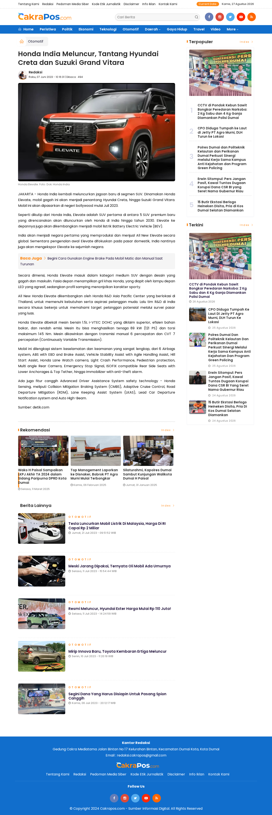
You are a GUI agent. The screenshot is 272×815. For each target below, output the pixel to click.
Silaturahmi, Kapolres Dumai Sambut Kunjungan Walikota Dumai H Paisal (147, 474)
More (231, 29)
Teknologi (107, 29)
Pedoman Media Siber (73, 4)
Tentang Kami (28, 4)
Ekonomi (86, 29)
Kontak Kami (168, 4)
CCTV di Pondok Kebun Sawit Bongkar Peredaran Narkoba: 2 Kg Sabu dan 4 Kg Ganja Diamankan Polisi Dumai (222, 111)
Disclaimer (131, 4)
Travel (198, 29)
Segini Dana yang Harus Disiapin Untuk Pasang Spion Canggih (117, 696)
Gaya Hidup (177, 29)
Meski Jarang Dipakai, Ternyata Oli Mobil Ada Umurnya (119, 566)
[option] (44, 465)
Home (28, 29)
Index (166, 430)
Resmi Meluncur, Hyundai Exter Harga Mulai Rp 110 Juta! (119, 608)
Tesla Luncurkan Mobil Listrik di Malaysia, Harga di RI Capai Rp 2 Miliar (117, 525)
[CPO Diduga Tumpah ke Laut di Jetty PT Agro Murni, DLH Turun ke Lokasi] (197, 314)
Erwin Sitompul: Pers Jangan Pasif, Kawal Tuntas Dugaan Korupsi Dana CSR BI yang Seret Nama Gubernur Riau (222, 185)
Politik (67, 29)
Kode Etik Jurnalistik (106, 4)
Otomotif (131, 29)
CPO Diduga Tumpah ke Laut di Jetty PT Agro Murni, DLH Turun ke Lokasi (222, 132)
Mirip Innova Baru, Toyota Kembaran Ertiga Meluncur (117, 651)
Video (216, 29)
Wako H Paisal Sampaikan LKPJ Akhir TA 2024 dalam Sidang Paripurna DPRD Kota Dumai (42, 476)
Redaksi (47, 4)
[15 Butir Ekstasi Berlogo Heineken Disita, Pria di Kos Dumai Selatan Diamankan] (197, 407)
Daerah (151, 29)
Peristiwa (48, 29)
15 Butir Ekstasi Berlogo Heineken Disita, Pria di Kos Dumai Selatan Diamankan (221, 206)
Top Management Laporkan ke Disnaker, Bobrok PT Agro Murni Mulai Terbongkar (94, 474)
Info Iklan (149, 4)
